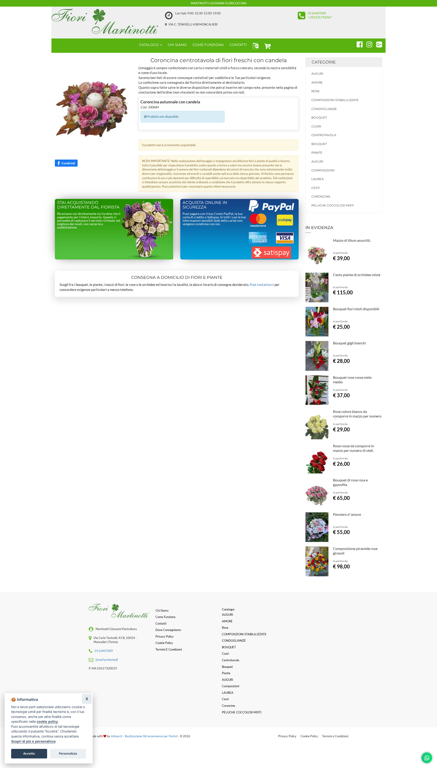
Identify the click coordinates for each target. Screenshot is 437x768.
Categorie (324, 62)
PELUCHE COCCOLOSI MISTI (332, 205)
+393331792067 (320, 17)
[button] (254, 45)
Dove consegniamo (168, 630)
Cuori (316, 126)
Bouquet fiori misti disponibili (356, 309)
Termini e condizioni (168, 649)
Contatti (160, 623)
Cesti (315, 188)
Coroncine (320, 196)
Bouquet (319, 144)
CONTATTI (238, 45)
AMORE (317, 82)
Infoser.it (116, 736)
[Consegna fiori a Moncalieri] (104, 21)
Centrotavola (323, 135)
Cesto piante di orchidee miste (356, 274)
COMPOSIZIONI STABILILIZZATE (335, 100)
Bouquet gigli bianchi (349, 343)
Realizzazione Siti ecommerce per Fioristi (151, 736)
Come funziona (165, 617)
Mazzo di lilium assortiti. (352, 240)
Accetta (29, 753)
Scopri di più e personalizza (33, 741)
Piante (317, 152)
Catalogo (149, 45)
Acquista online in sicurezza (205, 205)
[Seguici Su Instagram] (367, 43)
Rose (315, 91)
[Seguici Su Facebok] (358, 43)
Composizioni (323, 170)
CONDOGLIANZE (324, 109)
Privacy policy (164, 636)
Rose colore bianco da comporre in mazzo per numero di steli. (357, 416)
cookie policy (47, 721)
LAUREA (317, 179)
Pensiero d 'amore (347, 514)
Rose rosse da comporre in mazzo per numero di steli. (353, 448)
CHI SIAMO (177, 45)
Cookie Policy (309, 736)
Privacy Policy (287, 736)
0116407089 (317, 13)
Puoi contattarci (262, 284)
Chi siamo (161, 610)
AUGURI (317, 73)
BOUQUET (319, 117)
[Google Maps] (377, 43)
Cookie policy (164, 643)
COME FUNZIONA (208, 45)
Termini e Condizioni (335, 736)
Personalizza (68, 753)
